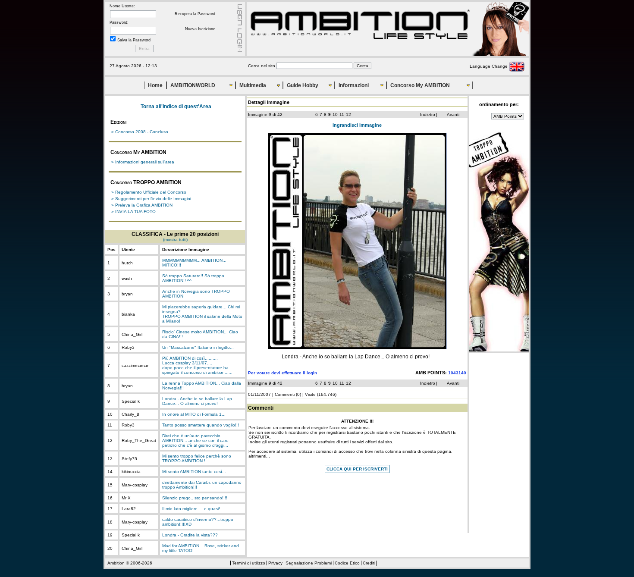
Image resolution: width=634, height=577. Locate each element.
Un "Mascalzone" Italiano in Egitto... (198, 347)
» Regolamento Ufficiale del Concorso (148, 192)
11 (341, 114)
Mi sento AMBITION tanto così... (194, 471)
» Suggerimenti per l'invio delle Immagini (151, 198)
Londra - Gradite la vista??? (190, 535)
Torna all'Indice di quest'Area (176, 106)
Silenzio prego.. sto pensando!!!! (194, 497)
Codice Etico (347, 563)
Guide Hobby (302, 85)
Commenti (285, 394)
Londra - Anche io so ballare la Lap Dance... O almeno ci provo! (197, 401)
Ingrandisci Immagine (357, 125)
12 (348, 114)
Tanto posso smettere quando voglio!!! (200, 425)
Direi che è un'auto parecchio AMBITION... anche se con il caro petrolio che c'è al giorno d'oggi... (195, 440)
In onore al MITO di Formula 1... (194, 414)
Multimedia (252, 85)
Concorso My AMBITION (420, 85)
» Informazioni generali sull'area (142, 162)
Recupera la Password (195, 14)
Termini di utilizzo (248, 563)
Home (155, 85)
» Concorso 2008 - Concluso (139, 131)
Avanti (453, 114)
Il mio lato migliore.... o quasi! (191, 508)
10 (335, 114)
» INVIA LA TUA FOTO (133, 211)
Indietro (427, 114)
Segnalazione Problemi (309, 563)
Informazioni (354, 85)
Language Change (489, 66)
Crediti (369, 563)
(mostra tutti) (175, 239)
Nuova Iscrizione (200, 29)
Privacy (275, 563)
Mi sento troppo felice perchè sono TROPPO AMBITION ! (196, 458)
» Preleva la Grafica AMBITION (142, 205)
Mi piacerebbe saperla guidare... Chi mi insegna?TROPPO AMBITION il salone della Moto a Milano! (202, 313)
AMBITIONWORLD (192, 85)
